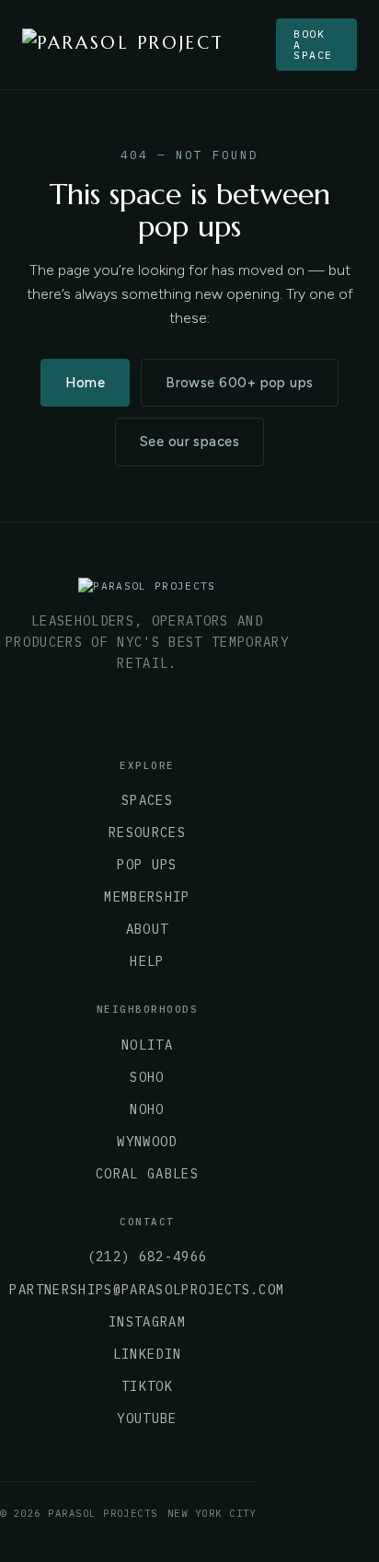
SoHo (147, 1077)
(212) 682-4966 (147, 1256)
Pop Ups (147, 864)
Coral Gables (147, 1174)
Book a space (313, 44)
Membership (147, 897)
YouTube (147, 1418)
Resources (147, 832)
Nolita (147, 1045)
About (147, 929)
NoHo (147, 1109)
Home (85, 382)
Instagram (147, 1322)
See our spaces (189, 441)
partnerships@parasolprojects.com (146, 1289)
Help (147, 961)
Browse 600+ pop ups (239, 382)
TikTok (147, 1386)
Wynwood (147, 1141)
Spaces (147, 800)
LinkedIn (147, 1354)
